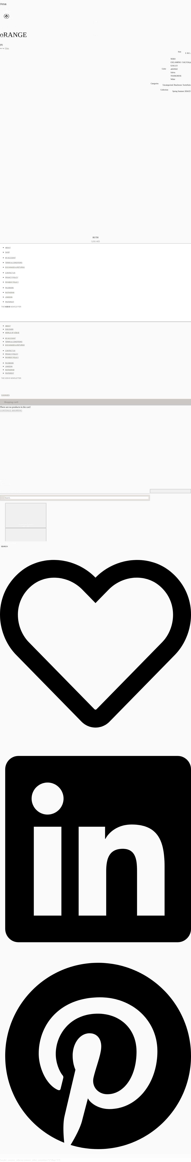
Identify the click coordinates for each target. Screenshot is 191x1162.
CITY (94, 315)
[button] (3, 5)
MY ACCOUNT (6, 484)
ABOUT (2, 1)
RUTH (95, 237)
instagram (5, 12)
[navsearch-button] (4, 546)
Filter (7, 48)
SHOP (2, 5)
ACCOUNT (4, 31)
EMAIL (5, 315)
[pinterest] (98, 1151)
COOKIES (5, 395)
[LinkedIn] (98, 955)
